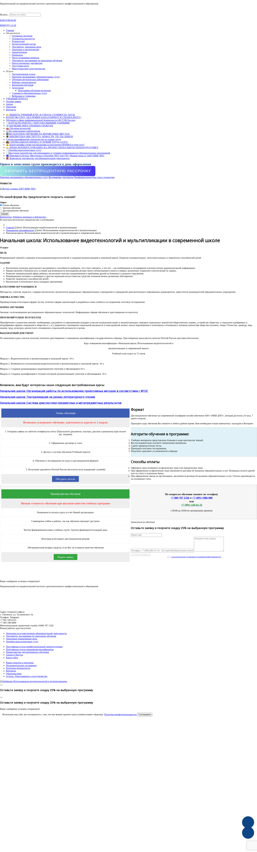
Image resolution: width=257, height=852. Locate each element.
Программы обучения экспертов (34, 90)
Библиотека (6, 217)
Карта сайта (12, 657)
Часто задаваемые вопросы (25, 57)
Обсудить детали (65, 478)
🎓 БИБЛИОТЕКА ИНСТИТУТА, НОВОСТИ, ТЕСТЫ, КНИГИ (39, 136)
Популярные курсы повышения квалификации (30, 649)
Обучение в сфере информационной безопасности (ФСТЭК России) (40, 120)
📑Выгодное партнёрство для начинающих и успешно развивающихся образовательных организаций (58, 153)
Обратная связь (13, 673)
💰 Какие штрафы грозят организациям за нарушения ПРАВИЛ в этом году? (45, 144)
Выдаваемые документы (61, 177)
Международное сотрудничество (28, 68)
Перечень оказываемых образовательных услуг (36, 77)
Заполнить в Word (128, 575)
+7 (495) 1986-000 (202, 497)
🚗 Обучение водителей (18, 128)
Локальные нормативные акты (21, 638)
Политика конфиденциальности (120, 714)
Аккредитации (19, 52)
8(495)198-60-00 (8, 20)
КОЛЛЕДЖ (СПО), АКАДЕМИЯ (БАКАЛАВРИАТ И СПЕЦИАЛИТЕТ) (43, 117)
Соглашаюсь (144, 714)
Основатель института (23, 38)
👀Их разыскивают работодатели (23, 131)
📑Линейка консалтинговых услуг (23, 150)
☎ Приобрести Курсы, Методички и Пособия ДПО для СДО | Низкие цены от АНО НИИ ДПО (55, 155)
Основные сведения (22, 36)
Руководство (18, 41)
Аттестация (17, 88)
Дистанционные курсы (23, 74)
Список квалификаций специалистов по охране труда (33, 139)
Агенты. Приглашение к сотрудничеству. (27, 676)
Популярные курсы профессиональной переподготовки (34, 646)
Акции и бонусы (14, 655)
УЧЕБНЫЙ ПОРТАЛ (17, 98)
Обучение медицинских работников (30, 79)
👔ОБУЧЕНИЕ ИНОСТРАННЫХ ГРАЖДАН (29, 125)
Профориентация (83, 177)
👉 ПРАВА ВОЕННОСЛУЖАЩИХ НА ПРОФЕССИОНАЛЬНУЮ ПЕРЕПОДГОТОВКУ (52, 147)
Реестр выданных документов (27, 63)
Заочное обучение (11, 208)
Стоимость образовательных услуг (29, 93)
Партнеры (11, 107)
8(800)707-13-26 (8, 25)
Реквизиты (17, 55)
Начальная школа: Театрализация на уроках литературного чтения (47, 397)
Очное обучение (10, 205)
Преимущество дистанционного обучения (27, 652)
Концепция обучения (22, 85)
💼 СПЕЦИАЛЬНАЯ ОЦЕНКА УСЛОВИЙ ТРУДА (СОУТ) (37, 142)
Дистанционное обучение (15, 210)
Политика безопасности (18, 668)
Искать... (4, 14)
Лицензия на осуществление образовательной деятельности (36, 633)
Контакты (11, 109)
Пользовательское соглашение (21, 665)
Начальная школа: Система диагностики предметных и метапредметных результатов (60, 403)
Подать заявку (65, 557)
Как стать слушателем (103, 177)
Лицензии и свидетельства (25, 49)
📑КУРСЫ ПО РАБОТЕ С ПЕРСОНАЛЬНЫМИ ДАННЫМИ (38, 123)
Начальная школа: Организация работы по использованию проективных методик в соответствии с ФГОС (74, 391)
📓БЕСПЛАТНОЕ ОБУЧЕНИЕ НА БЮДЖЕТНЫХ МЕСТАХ (38, 134)
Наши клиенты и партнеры (20, 662)
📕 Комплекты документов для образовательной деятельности (38, 158)
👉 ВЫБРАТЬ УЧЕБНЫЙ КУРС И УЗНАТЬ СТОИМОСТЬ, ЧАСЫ (40, 114)
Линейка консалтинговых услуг (22, 641)
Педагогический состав (24, 44)
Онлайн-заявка (13, 101)
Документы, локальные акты (26, 47)
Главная (10, 30)
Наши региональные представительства (20, 11)
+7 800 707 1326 (180, 497)
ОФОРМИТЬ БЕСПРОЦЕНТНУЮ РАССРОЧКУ (47, 171)
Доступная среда (20, 66)
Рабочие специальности (24, 82)
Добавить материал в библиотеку (29, 217)
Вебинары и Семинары (24, 96)
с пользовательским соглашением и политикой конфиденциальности (196, 557)
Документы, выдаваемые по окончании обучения (37, 60)
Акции (9, 104)
